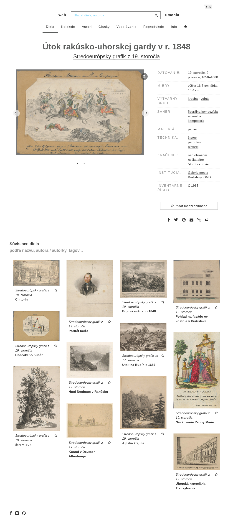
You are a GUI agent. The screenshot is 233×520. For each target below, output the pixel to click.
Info (174, 26)
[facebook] (12, 513)
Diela (50, 26)
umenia (172, 15)
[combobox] (116, 15)
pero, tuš (194, 142)
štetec (192, 137)
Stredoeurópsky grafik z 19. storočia (116, 56)
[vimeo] (18, 513)
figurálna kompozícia (203, 111)
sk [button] (208, 7)
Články (104, 26)
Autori (87, 26)
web (62, 15)
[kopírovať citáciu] (207, 220)
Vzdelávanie (126, 26)
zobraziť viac (200, 164)
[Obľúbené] (186, 27)
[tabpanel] (81, 113)
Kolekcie (68, 26)
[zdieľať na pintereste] (183, 219)
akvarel (193, 146)
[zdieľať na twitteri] (176, 219)
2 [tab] (84, 163)
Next (145, 113)
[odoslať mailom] (191, 220)
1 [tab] (77, 163)
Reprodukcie (153, 26)
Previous (16, 113)
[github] (25, 513)
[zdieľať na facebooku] (169, 219)
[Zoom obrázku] (80, 112)
